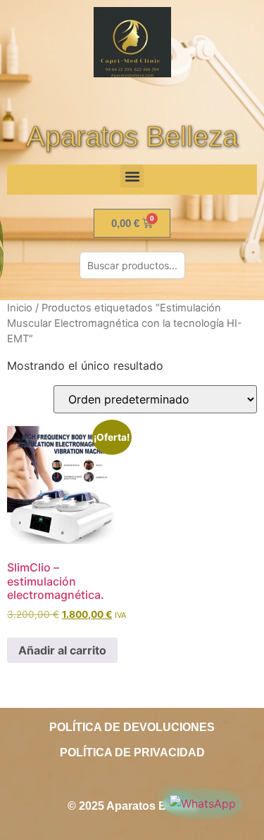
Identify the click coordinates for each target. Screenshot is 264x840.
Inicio (19, 308)
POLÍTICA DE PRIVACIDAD (132, 752)
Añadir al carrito (62, 650)
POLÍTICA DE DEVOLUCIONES (132, 727)
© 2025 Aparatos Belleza (132, 806)
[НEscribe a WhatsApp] (203, 803)
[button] (132, 176)
